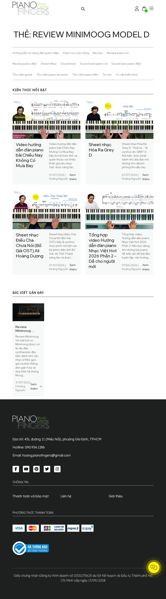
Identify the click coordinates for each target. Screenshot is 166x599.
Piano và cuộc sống (76, 53)
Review (98, 53)
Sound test (68, 63)
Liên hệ (66, 496)
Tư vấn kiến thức (127, 74)
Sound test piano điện (126, 63)
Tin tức (107, 74)
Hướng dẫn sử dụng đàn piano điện (36, 53)
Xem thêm (73, 177)
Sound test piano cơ (93, 63)
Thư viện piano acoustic (52, 74)
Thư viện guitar (23, 74)
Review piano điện (25, 63)
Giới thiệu (116, 496)
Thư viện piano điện (85, 74)
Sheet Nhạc (49, 63)
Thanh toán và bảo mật (31, 496)
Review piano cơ (118, 53)
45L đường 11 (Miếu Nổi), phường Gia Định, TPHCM (62, 439)
